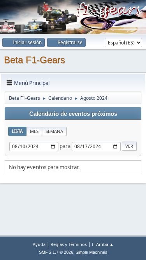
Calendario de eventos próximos (73, 114)
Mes (34, 131)
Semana (54, 131)
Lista (17, 131)
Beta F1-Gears (34, 60)
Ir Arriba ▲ (103, 244)
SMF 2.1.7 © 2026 (56, 252)
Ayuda (39, 244)
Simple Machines (91, 252)
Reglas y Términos (69, 244)
